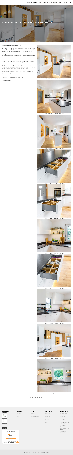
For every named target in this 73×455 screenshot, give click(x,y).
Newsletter (47, 413)
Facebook (47, 418)
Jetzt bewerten (10, 438)
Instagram (47, 419)
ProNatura (33, 415)
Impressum (19, 413)
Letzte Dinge (47, 416)
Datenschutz (19, 415)
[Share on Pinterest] (41, 397)
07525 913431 (63, 419)
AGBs (18, 416)
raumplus (33, 413)
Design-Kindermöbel (35, 416)
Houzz (46, 420)
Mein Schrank (47, 415)
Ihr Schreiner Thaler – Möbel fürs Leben (34, 452)
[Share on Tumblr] (39, 397)
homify (46, 422)
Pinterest (47, 423)
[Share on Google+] (35, 397)
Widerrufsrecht (19, 418)
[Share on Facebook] (30, 397)
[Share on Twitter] (32, 397)
